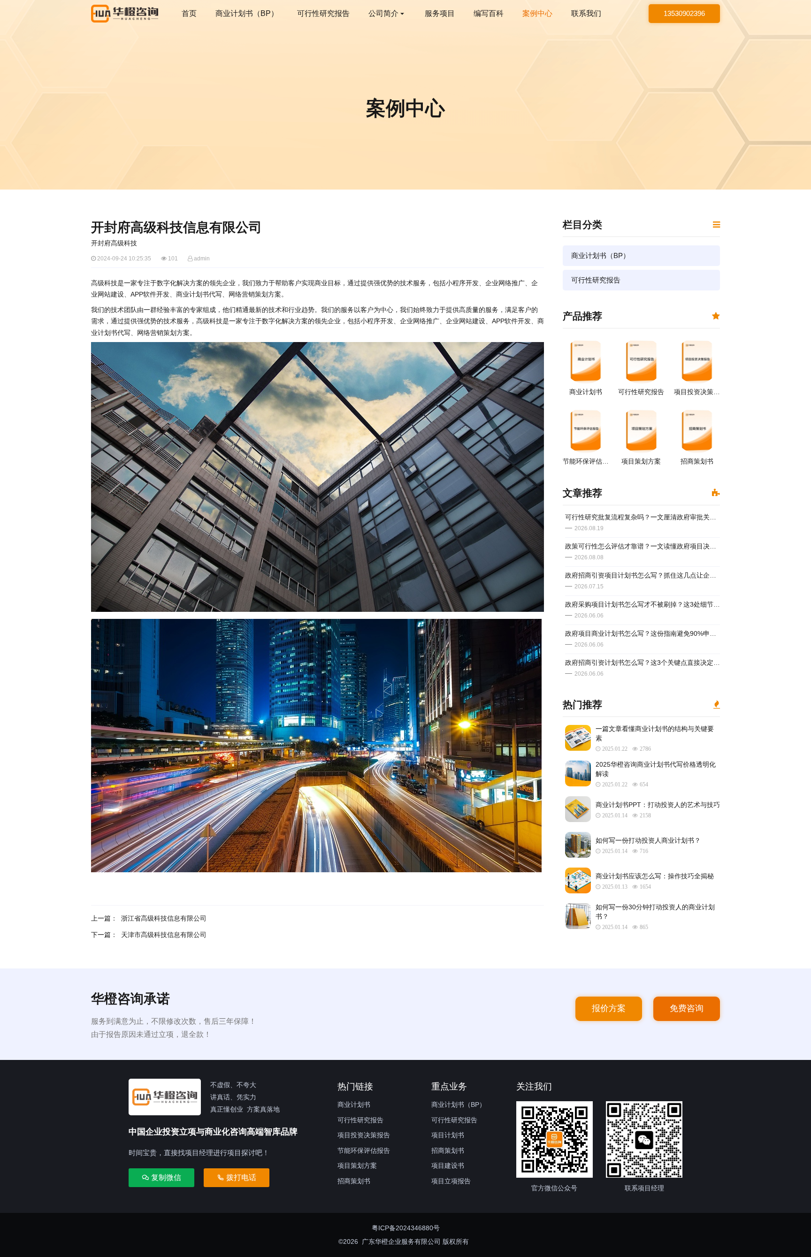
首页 (189, 13)
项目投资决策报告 (363, 1135)
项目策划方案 (357, 1165)
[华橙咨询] (124, 14)
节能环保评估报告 (363, 1150)
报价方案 (609, 1008)
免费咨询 (687, 1008)
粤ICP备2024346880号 (406, 1228)
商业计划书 (353, 1104)
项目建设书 (447, 1165)
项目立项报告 (451, 1181)
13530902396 (684, 13)
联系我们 (586, 13)
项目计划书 (447, 1135)
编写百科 (489, 13)
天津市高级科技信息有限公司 (164, 934)
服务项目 (440, 13)
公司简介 (383, 13)
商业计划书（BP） (246, 13)
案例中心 (537, 13)
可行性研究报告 (323, 13)
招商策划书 (353, 1181)
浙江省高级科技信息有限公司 (164, 918)
